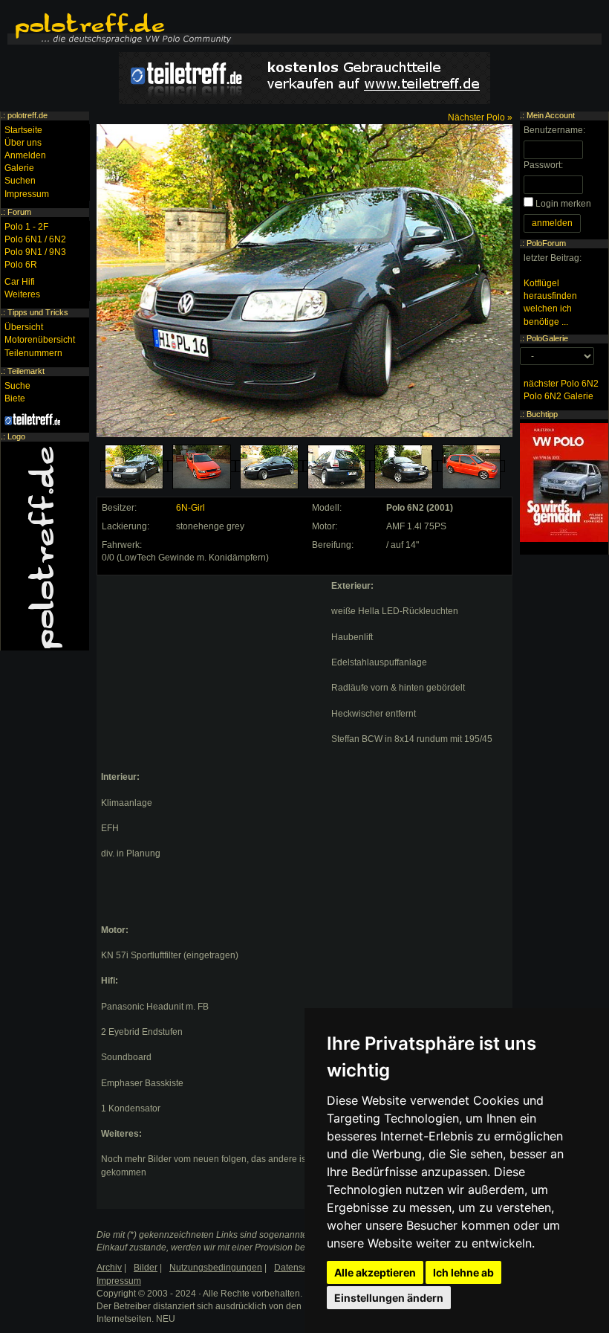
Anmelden (25, 155)
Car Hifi (19, 282)
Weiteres (22, 294)
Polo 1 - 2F (26, 227)
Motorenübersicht (39, 340)
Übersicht (23, 327)
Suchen (20, 180)
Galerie (19, 168)
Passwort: (543, 165)
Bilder (145, 1267)
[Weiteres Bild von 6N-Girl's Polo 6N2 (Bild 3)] (269, 467)
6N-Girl (190, 508)
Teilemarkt (26, 371)
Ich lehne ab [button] (463, 1272)
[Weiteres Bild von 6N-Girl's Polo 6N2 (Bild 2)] (201, 467)
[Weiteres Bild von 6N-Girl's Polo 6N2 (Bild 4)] (336, 467)
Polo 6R (20, 264)
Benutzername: (554, 130)
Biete (14, 398)
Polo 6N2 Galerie (558, 396)
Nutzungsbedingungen (215, 1267)
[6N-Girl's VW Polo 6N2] (134, 467)
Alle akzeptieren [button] (375, 1272)
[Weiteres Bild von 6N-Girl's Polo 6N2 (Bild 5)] (403, 467)
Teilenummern (33, 353)
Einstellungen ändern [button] (388, 1297)
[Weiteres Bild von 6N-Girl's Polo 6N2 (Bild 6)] (471, 467)
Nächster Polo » (480, 117)
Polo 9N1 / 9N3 (35, 252)
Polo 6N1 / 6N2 (35, 239)
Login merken (563, 204)
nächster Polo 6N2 (561, 383)
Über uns (23, 143)
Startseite (23, 130)
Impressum (26, 194)
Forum (19, 211)
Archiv (109, 1267)
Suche (17, 386)
